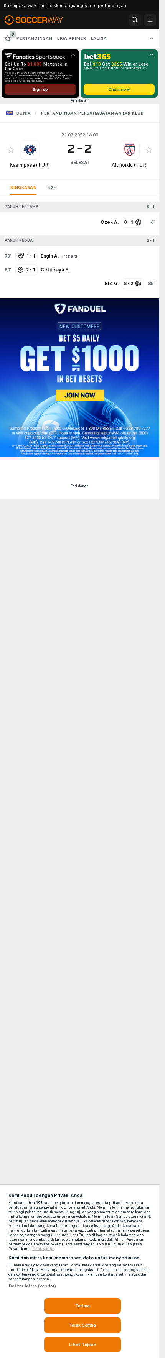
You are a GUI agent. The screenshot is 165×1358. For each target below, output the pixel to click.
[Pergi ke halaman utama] (39, 20)
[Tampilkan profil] (30, 150)
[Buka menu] (150, 20)
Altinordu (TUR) (130, 165)
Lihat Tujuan (82, 1344)
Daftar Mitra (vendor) (32, 1286)
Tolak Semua (82, 1325)
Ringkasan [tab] (23, 187)
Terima (82, 1306)
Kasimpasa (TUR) (30, 165)
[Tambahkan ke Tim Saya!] (11, 150)
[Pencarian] (135, 20)
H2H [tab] (52, 187)
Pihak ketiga (43, 1248)
